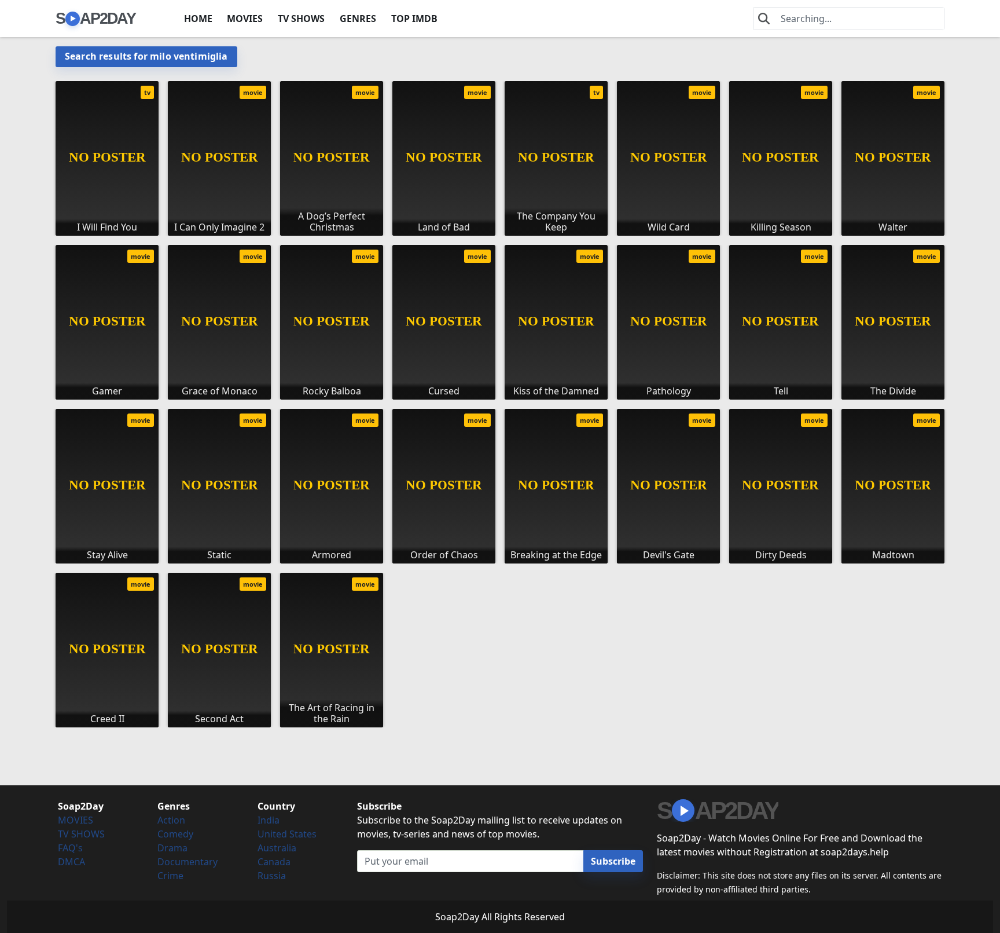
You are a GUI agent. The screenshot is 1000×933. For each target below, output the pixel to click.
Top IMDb (414, 18)
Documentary (187, 861)
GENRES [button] (358, 18)
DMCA (71, 861)
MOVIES (245, 18)
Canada (274, 861)
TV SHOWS (301, 18)
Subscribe (613, 861)
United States (287, 834)
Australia (277, 847)
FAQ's (70, 847)
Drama (172, 847)
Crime (170, 875)
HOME (198, 18)
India (269, 820)
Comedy (175, 834)
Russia (272, 875)
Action (171, 820)
